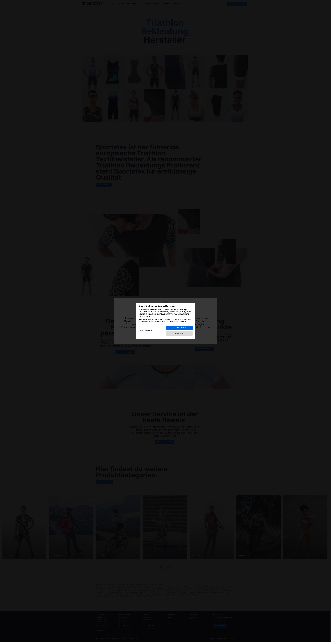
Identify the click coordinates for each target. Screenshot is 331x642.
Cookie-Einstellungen (145, 331)
